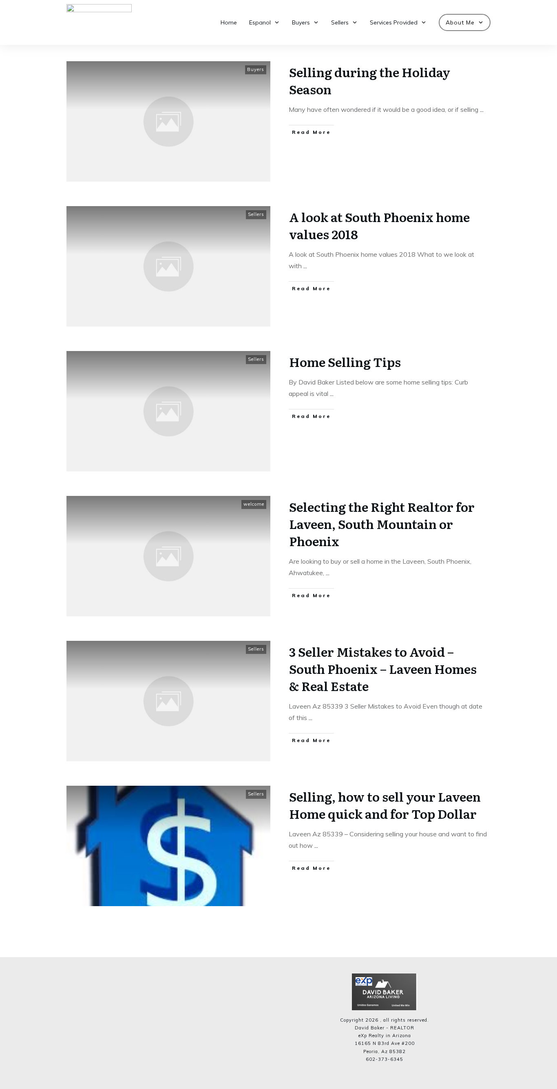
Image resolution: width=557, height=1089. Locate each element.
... (482, 109)
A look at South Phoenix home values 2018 (379, 225)
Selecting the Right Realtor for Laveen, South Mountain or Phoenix (382, 524)
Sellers (256, 214)
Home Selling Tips (345, 362)
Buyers (255, 69)
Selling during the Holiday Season (369, 80)
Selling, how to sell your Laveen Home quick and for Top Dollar (385, 804)
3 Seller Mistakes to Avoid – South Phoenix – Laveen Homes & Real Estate (383, 668)
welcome (253, 504)
